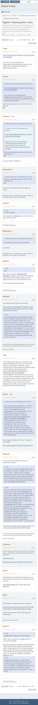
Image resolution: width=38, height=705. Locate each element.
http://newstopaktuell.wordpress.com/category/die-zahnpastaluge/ (18, 56)
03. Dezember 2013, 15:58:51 (10, 397)
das (26, 188)
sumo (5, 48)
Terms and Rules (17, 701)
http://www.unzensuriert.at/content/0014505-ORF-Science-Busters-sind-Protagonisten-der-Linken (18, 608)
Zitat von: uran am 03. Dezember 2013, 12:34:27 (18, 402)
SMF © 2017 (18, 703)
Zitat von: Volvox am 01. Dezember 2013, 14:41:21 (19, 124)
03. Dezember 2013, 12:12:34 (10, 299)
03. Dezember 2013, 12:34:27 (10, 358)
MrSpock (6, 296)
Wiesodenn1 (7, 169)
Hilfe (10, 701)
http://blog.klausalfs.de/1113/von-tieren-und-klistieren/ (16, 585)
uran (5, 355)
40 (20, 40)
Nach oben (5, 686)
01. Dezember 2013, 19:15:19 (10, 264)
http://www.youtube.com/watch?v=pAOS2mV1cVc (18, 445)
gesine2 (6, 203)
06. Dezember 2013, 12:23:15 (10, 547)
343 (33, 40)
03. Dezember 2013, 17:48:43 (10, 457)
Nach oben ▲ (25, 701)
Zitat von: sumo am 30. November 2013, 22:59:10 (19, 84)
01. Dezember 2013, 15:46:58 (10, 119)
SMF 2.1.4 (11, 703)
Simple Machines (25, 703)
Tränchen (6, 544)
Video (8, 442)
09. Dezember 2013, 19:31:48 (10, 629)
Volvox (5, 76)
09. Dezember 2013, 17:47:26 (10, 573)
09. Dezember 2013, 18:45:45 (10, 598)
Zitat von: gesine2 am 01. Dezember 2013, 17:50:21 (19, 238)
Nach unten (5, 40)
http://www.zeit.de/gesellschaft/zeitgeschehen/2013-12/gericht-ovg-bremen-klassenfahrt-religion (19, 527)
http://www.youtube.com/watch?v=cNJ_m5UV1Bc (18, 562)
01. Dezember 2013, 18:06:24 (10, 234)
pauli (5, 595)
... (18, 40)
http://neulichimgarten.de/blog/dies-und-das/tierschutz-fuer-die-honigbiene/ (15, 372)
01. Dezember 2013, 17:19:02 (10, 172)
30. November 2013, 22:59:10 (10, 51)
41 (22, 40)
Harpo (5, 570)
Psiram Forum (8, 6)
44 (29, 40)
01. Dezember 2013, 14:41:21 (10, 79)
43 (27, 40)
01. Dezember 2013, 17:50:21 (10, 206)
